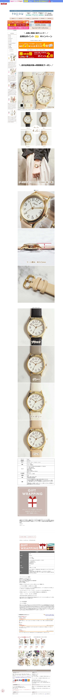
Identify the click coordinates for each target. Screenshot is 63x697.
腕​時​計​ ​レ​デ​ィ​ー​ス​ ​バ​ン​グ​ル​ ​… (26, 645)
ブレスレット (11, 38)
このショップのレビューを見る (50, 615)
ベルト (10, 35)
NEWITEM (10, 47)
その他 (10, 46)
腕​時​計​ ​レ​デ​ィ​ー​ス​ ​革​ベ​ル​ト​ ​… (32, 645)
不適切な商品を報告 (32, 540)
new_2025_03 (11, 49)
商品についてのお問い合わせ (24, 540)
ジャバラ (10, 41)
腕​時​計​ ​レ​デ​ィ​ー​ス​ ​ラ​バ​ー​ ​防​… (21, 645)
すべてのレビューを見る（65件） (49, 614)
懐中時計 (10, 44)
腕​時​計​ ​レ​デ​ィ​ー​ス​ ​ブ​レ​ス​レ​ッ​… (37, 645)
